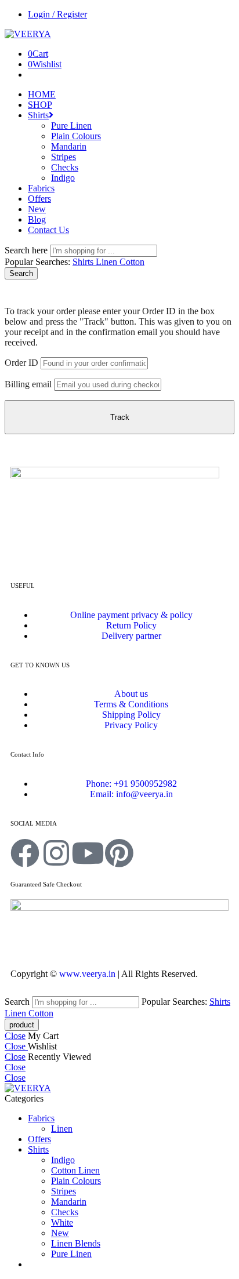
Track (119, 417)
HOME (42, 94)
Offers (39, 199)
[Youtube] (87, 852)
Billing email (28, 384)
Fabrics (41, 188)
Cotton (131, 262)
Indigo (63, 178)
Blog (37, 219)
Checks (64, 167)
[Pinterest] (118, 852)
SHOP (40, 105)
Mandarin (68, 146)
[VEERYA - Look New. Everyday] (28, 34)
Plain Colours (76, 136)
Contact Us (48, 230)
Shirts (38, 115)
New (37, 209)
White (62, 1222)
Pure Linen (71, 125)
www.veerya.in (87, 974)
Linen (107, 262)
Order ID (21, 363)
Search (21, 273)
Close (15, 1036)
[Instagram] (56, 852)
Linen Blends (75, 1243)
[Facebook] (24, 852)
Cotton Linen (75, 1170)
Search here (27, 250)
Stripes (63, 157)
